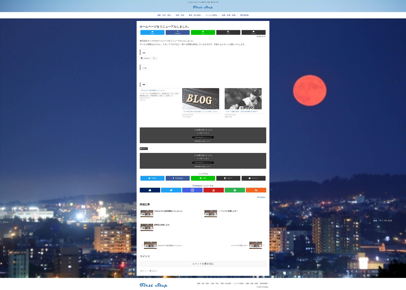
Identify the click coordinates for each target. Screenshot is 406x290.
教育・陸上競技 (226, 283)
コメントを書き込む (203, 263)
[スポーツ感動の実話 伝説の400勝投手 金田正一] (245, 98)
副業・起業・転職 (252, 283)
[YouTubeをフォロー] (213, 190)
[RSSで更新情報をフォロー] (256, 190)
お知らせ (144, 148)
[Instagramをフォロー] (192, 190)
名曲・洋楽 (215, 283)
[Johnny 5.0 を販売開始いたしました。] (161, 94)
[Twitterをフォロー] (171, 190)
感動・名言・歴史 (203, 283)
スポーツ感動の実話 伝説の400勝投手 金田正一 (242, 111)
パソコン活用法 (238, 283)
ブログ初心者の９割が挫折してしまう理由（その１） (201, 111)
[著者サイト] (150, 190)
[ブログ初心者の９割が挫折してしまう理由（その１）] (202, 98)
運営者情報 (263, 283)
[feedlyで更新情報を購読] (235, 190)
